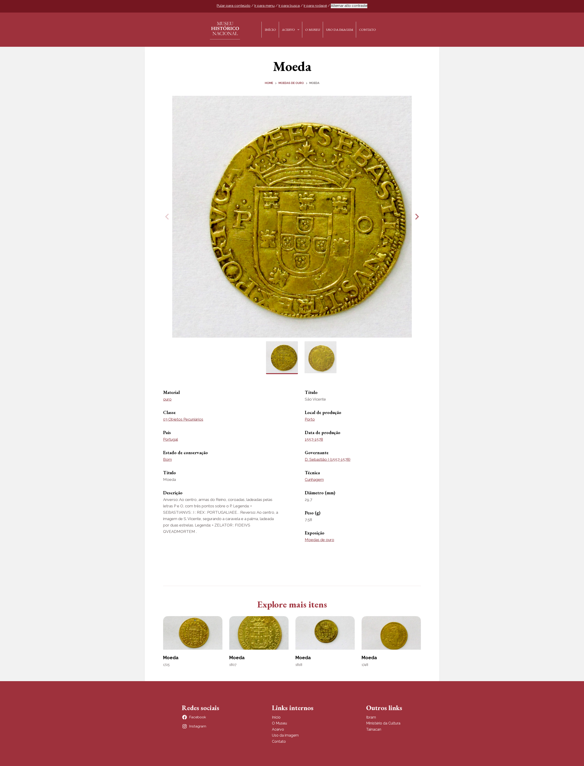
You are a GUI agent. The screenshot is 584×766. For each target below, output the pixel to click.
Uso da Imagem (339, 29)
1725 (166, 665)
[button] (416, 216)
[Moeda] (192, 632)
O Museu (312, 29)
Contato (367, 29)
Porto (310, 419)
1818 (298, 665)
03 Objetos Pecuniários (183, 419)
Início (270, 29)
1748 (365, 665)
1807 (232, 665)
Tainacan (373, 729)
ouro (167, 399)
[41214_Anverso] (292, 217)
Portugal (170, 439)
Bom (167, 459)
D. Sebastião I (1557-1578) (327, 459)
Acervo (288, 29)
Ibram (371, 717)
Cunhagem (314, 479)
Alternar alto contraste (349, 6)
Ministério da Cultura (383, 723)
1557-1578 (314, 439)
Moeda (170, 657)
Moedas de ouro (319, 539)
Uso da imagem (285, 735)
